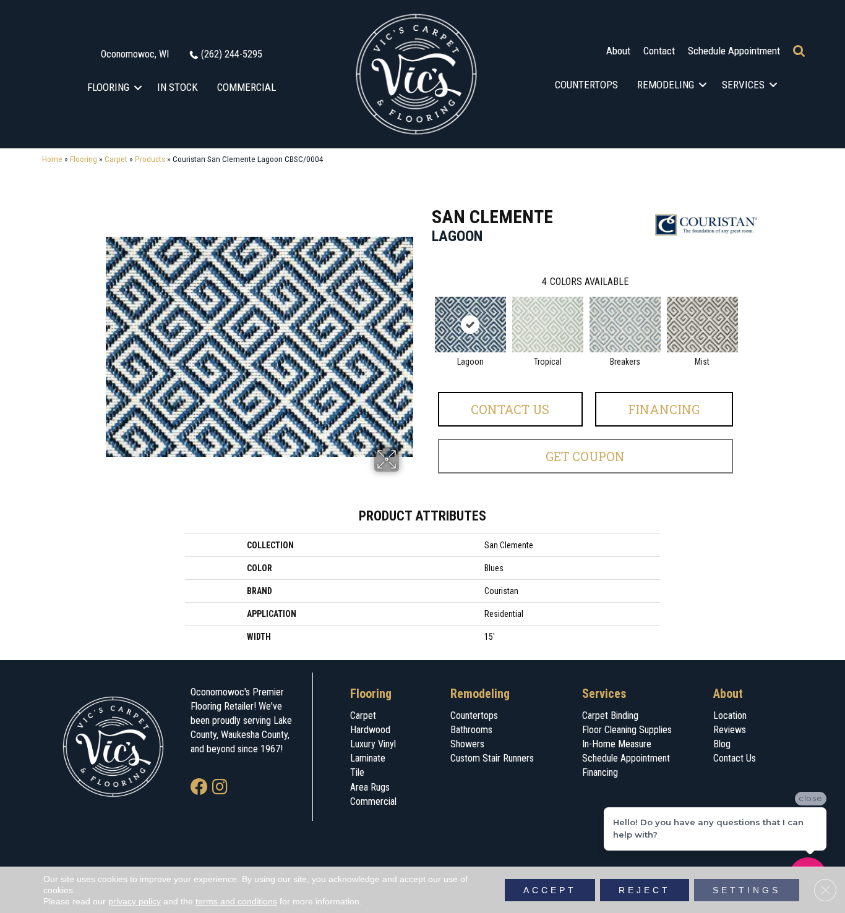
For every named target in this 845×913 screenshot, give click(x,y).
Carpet (116, 159)
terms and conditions (236, 901)
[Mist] (702, 324)
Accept (550, 890)
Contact (659, 51)
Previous (425, 312)
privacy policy (134, 901)
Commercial (246, 87)
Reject (645, 890)
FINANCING (664, 409)
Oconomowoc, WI (135, 54)
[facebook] (199, 787)
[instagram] (220, 787)
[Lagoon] (470, 324)
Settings (747, 890)
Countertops (586, 85)
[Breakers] (625, 324)
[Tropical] (547, 324)
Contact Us (510, 409)
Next (745, 312)
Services (743, 85)
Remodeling (665, 85)
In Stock (177, 87)
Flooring (108, 87)
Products (150, 159)
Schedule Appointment (734, 51)
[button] (138, 87)
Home (52, 159)
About (618, 51)
